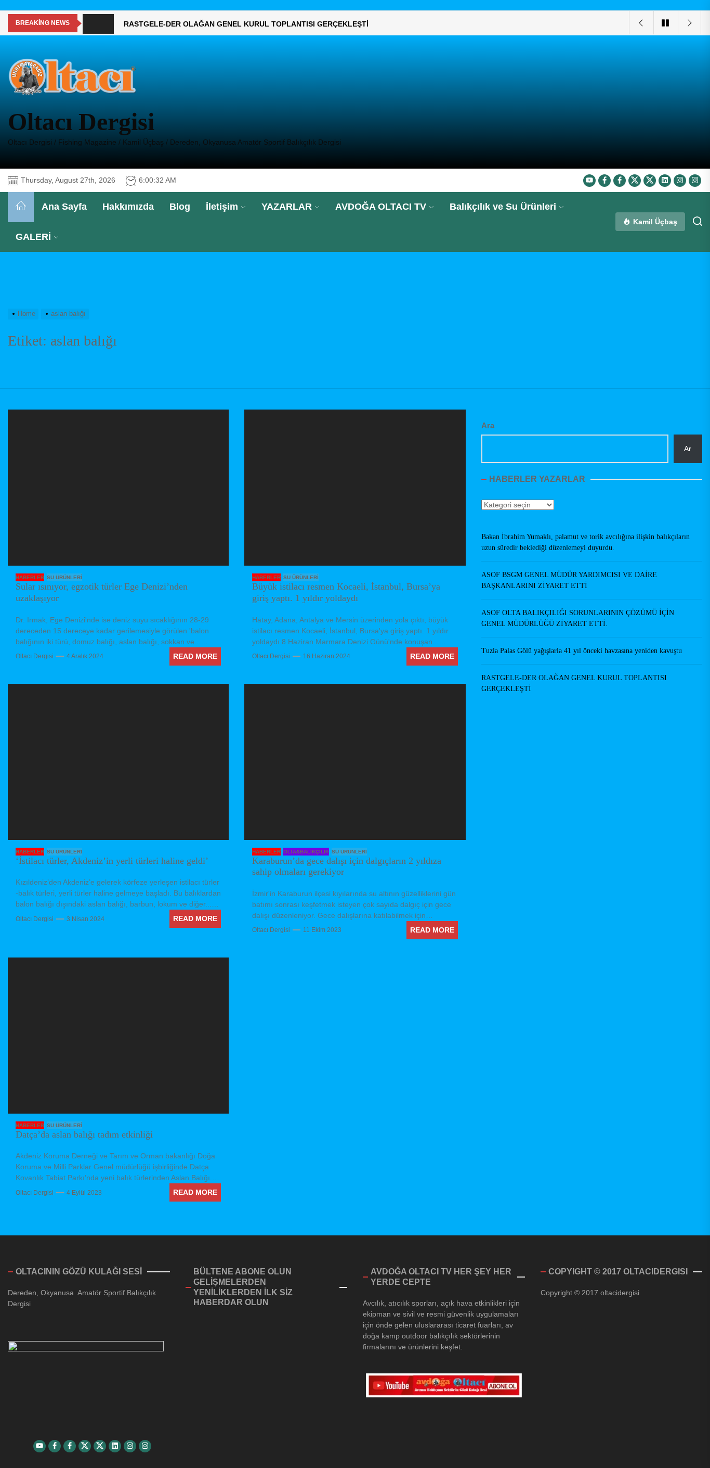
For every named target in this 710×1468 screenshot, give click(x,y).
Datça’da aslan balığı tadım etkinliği (84, 1134)
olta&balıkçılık (306, 851)
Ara (487, 425)
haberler (30, 577)
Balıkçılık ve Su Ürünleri (503, 206)
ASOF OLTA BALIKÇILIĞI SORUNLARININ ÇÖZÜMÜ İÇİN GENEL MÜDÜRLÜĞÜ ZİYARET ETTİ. (577, 618)
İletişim (222, 206)
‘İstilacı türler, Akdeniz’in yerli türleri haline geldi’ (112, 861)
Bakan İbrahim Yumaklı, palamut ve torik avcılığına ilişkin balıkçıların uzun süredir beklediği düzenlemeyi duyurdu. (585, 542)
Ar (687, 448)
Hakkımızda (128, 206)
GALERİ (33, 237)
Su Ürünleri (64, 577)
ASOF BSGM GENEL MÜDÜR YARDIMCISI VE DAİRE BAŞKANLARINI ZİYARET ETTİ (569, 580)
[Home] (21, 207)
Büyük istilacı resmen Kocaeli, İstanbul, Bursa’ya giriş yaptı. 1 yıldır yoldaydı (346, 592)
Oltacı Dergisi (81, 121)
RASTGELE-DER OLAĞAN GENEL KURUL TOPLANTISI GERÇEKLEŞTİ (574, 683)
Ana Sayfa (64, 206)
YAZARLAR (286, 206)
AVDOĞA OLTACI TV (380, 206)
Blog (179, 206)
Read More (195, 656)
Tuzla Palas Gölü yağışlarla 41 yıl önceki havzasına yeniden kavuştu (581, 651)
